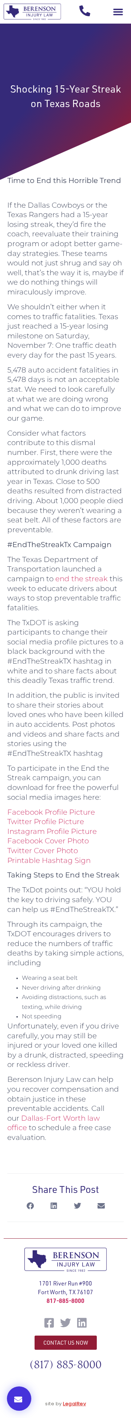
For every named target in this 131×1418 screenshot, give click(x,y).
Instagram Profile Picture (52, 831)
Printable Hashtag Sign (49, 860)
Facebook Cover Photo (48, 840)
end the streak (81, 578)
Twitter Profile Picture (45, 821)
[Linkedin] (81, 1322)
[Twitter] (65, 1322)
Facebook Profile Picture (52, 812)
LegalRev (74, 1403)
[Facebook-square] (49, 1322)
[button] (118, 12)
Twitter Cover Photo (43, 850)
